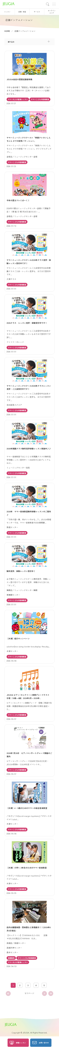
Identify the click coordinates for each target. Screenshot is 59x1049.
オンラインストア (51, 11)
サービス (37, 12)
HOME (7, 31)
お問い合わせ (44, 1042)
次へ (44, 993)
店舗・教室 (22, 12)
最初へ (8, 993)
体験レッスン (21, 1042)
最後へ (50, 993)
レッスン (7, 12)
